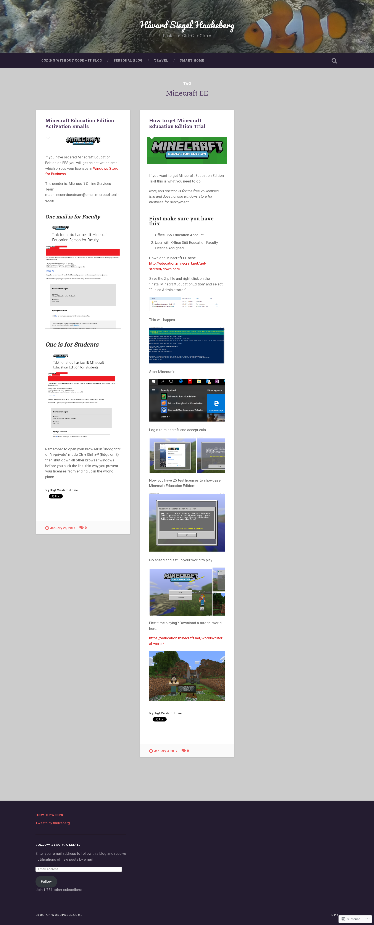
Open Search (334, 60)
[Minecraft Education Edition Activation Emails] (83, 141)
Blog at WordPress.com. (58, 915)
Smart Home (192, 60)
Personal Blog (128, 60)
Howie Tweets (49, 815)
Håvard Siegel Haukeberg (187, 24)
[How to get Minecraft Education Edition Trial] (187, 150)
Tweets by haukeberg (52, 823)
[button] (172, 455)
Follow (46, 881)
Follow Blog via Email (58, 845)
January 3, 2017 (165, 751)
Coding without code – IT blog (71, 60)
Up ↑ (335, 915)
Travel (161, 60)
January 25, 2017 (62, 528)
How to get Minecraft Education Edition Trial (177, 123)
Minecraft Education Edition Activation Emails (79, 123)
